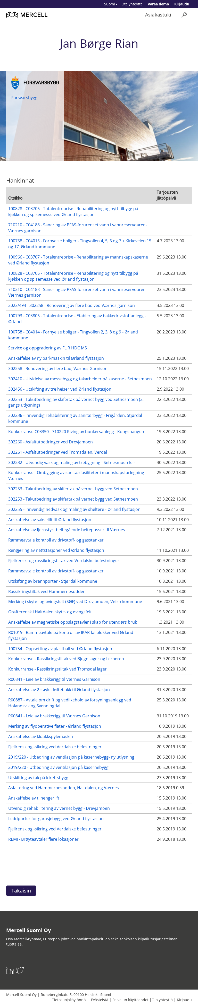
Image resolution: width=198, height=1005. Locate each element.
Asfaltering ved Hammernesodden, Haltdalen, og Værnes (63, 788)
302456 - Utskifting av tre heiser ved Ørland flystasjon (59, 389)
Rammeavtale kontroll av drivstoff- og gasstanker (56, 540)
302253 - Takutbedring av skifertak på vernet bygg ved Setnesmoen (73, 489)
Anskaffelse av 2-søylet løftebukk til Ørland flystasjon (59, 689)
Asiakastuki (158, 14)
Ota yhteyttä (132, 4)
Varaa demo (158, 4)
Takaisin (21, 890)
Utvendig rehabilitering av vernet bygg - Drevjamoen (59, 808)
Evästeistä (99, 999)
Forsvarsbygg (24, 97)
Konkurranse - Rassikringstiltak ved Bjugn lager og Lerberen (66, 659)
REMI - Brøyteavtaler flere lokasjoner (43, 839)
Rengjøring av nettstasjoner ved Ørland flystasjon (56, 550)
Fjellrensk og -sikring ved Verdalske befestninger (55, 747)
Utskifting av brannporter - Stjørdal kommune (52, 581)
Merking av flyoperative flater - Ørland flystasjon (54, 726)
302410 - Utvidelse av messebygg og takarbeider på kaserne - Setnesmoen (80, 379)
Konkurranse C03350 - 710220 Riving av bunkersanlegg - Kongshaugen (76, 431)
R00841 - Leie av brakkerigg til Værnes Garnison (54, 679)
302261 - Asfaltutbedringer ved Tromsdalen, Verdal (57, 452)
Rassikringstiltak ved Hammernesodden (47, 591)
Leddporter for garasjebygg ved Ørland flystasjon (56, 818)
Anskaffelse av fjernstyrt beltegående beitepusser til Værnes (66, 529)
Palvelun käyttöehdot (130, 999)
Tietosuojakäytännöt (69, 999)
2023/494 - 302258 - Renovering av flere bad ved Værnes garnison (71, 305)
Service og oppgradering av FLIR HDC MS (47, 348)
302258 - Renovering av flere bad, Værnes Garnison (58, 368)
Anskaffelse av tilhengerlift (33, 798)
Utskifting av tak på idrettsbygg (38, 777)
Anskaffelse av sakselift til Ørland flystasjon (49, 519)
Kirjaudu (181, 4)
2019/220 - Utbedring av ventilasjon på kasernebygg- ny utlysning (71, 757)
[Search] (184, 14)
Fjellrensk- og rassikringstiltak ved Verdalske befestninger (63, 560)
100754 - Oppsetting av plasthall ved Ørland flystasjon (60, 648)
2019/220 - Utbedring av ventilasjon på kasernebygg (58, 767)
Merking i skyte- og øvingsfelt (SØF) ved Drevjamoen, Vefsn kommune (75, 601)
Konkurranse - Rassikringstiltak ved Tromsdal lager (57, 669)
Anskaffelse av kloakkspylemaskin (40, 736)
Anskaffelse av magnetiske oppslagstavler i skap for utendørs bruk (72, 622)
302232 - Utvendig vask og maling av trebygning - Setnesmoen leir (71, 462)
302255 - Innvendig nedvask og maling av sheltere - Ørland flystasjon (74, 509)
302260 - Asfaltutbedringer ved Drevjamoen (50, 442)
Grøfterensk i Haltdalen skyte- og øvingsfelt (50, 612)
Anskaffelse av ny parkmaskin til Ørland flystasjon (56, 358)
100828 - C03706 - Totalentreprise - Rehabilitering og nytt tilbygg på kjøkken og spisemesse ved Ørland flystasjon (73, 211)
